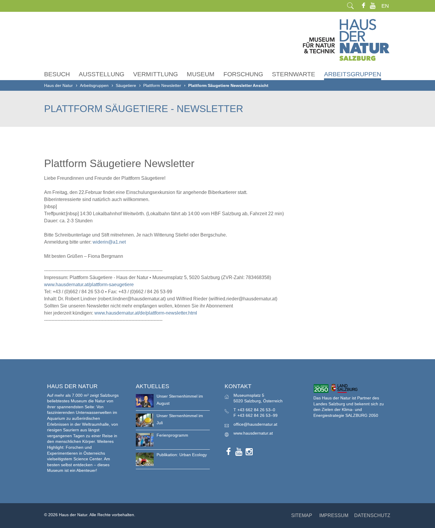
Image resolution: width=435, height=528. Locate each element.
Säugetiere (126, 85)
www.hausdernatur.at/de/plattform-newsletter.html (145, 312)
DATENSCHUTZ (372, 515)
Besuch (57, 74)
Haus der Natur (58, 85)
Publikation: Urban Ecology (182, 454)
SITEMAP (301, 515)
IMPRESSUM (333, 515)
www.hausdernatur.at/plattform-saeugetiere (89, 284)
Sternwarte (293, 74)
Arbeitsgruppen (352, 74)
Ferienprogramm (172, 435)
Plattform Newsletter (162, 85)
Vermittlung (155, 74)
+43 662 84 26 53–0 (256, 409)
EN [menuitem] (385, 6)
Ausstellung (101, 74)
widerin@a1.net (109, 241)
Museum (201, 74)
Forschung (243, 74)
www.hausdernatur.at (253, 433)
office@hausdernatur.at (255, 424)
